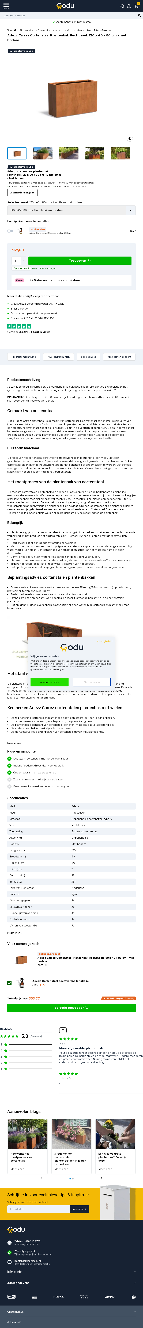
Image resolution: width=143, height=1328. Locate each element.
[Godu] (65, 6)
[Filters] (63, 1030)
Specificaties (88, 357)
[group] (27, 1146)
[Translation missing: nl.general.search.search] (139, 15)
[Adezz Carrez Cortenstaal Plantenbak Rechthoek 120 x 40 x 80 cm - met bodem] (71, 96)
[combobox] (68, 15)
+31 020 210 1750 (43, 318)
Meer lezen (13, 743)
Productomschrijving (24, 357)
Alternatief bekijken (22, 192)
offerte (50, 296)
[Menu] (6, 6)
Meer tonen (13, 933)
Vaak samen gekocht (119, 357)
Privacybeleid (104, 641)
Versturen (78, 1209)
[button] (26, 1044)
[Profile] (129, 6)
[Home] (15, 30)
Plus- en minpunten (58, 357)
